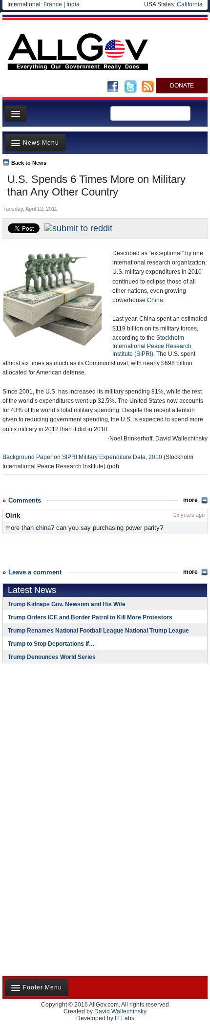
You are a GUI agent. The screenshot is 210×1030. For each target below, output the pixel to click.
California (190, 4)
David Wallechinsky (120, 1011)
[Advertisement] (63, 734)
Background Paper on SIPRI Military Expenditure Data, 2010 (82, 457)
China (155, 300)
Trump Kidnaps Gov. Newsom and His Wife (67, 604)
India (73, 4)
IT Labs (124, 1018)
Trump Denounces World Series (52, 657)
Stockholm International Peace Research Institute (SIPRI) (151, 345)
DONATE (182, 85)
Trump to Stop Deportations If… (51, 643)
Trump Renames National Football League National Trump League (98, 630)
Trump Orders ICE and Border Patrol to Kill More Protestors (90, 617)
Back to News (28, 163)
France (52, 4)
